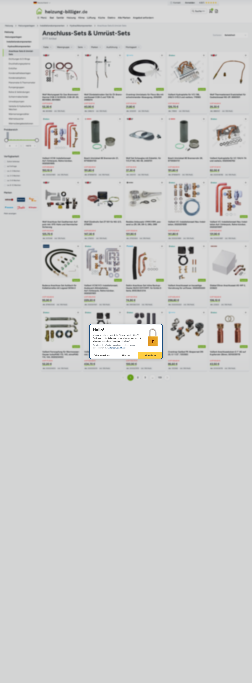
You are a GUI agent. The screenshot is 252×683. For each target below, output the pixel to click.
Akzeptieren (150, 355)
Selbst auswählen (101, 355)
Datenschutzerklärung (117, 348)
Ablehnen (126, 355)
